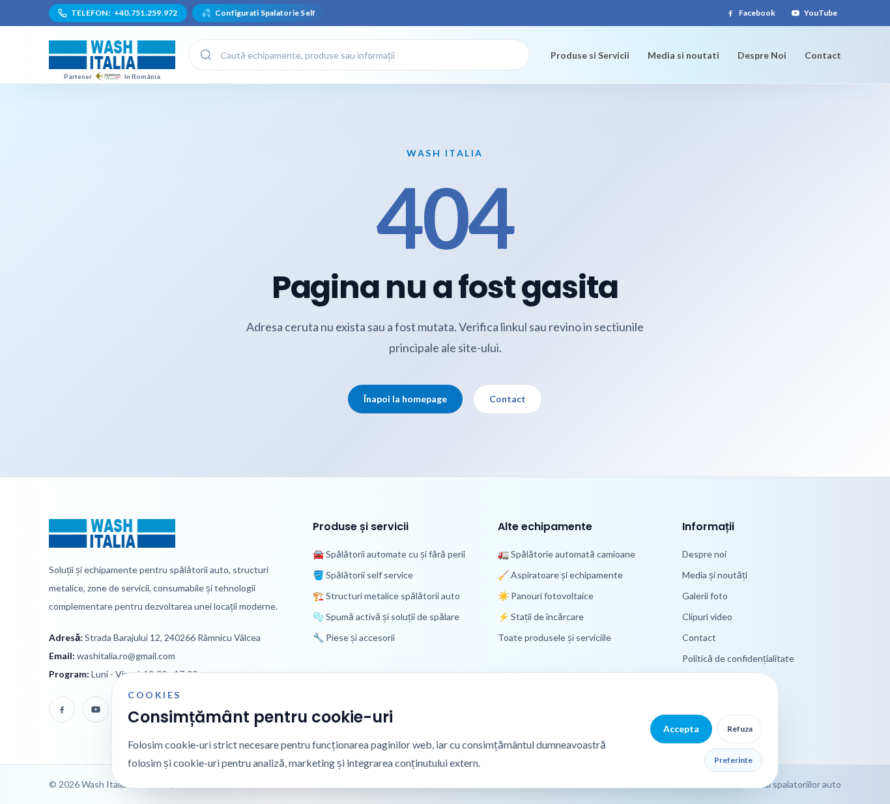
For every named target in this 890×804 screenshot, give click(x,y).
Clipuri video (707, 616)
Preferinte (733, 760)
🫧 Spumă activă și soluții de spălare (386, 616)
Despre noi (704, 553)
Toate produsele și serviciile (554, 637)
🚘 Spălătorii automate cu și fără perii (389, 553)
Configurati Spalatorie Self (258, 13)
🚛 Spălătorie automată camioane (566, 553)
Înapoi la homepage (405, 398)
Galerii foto (705, 595)
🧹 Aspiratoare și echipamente (560, 574)
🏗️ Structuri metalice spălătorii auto (386, 595)
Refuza (740, 729)
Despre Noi (762, 55)
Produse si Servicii (590, 55)
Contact (823, 55)
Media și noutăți (714, 574)
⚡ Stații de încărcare (541, 616)
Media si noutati (683, 55)
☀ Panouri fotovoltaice (546, 595)
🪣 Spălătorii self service (363, 574)
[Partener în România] (112, 54)
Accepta (681, 728)
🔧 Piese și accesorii (354, 637)
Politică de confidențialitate (738, 658)
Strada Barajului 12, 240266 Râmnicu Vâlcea (173, 637)
